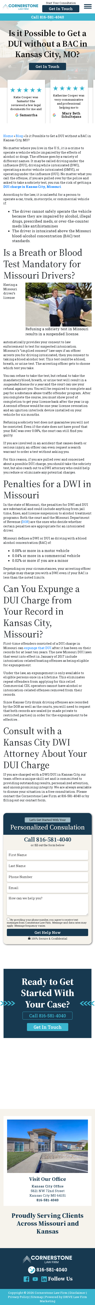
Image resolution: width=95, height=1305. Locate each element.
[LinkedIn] (44, 1278)
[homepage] (20, 7)
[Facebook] (26, 1278)
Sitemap (37, 1297)
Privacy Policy (18, 1297)
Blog (19, 136)
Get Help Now (47, 932)
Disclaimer (77, 1293)
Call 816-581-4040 (47, 17)
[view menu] (87, 6)
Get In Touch (61, 8)
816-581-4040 (51, 1269)
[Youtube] (35, 1278)
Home (8, 136)
